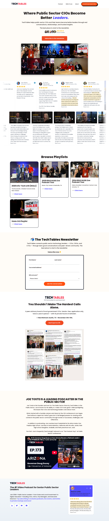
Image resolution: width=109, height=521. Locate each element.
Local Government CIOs (89, 4)
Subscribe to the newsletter (54, 38)
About (77, 4)
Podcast (60, 4)
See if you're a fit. (54, 323)
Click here (18, 194)
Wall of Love (69, 4)
